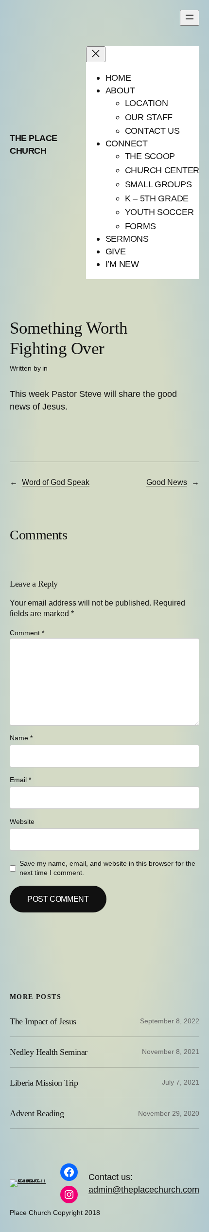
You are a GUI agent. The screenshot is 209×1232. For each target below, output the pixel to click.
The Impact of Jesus (43, 1021)
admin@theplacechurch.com (143, 1189)
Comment (27, 633)
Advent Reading (37, 1113)
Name (21, 738)
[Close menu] (95, 54)
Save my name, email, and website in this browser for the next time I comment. (107, 868)
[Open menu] (189, 18)
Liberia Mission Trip (44, 1083)
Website (22, 821)
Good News (166, 482)
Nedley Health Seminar (48, 1052)
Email (20, 780)
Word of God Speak (55, 482)
